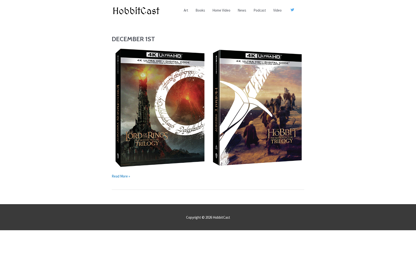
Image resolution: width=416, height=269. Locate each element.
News (242, 10)
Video (277, 10)
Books (200, 10)
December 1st (133, 39)
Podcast (260, 10)
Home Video (221, 10)
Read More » (121, 176)
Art (186, 10)
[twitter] (293, 10)
